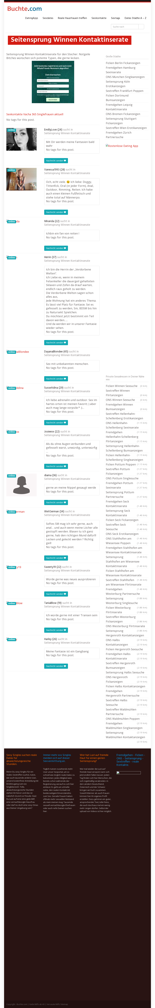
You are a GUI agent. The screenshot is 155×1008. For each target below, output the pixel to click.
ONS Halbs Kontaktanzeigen (126, 642)
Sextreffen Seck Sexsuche (126, 527)
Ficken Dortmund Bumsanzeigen (117, 98)
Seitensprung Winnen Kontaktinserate (67, 133)
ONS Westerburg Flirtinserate (126, 626)
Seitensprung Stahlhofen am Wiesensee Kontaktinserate (126, 561)
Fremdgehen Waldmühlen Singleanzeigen (126, 726)
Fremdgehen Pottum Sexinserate (126, 485)
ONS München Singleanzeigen (125, 77)
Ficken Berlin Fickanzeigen (123, 63)
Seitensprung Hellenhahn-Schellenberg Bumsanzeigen (126, 448)
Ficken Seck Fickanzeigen (126, 520)
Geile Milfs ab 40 (37, 1004)
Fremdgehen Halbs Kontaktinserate (126, 656)
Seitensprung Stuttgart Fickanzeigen (121, 121)
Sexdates (48, 18)
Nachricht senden (55, 160)
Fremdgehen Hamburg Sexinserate (120, 70)
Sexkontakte (98, 18)
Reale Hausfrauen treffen (72, 18)
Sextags (115, 18)
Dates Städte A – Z (135, 18)
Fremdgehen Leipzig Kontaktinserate (119, 107)
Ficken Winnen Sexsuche (126, 386)
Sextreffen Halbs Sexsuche (126, 702)
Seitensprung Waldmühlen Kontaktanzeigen (126, 735)
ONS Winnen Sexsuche (126, 400)
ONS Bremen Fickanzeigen (123, 114)
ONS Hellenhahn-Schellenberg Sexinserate (126, 425)
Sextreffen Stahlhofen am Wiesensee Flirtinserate (126, 582)
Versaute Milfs (53, 1004)
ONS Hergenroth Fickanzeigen (126, 679)
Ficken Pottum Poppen (126, 465)
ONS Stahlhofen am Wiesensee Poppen (126, 541)
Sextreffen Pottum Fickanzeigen (126, 471)
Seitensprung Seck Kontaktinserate (126, 513)
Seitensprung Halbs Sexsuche (126, 673)
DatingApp (31, 18)
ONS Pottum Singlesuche (126, 478)
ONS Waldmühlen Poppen (126, 719)
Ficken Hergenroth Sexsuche (126, 649)
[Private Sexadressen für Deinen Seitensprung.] (24, 9)
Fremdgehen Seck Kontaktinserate (126, 504)
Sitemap (64, 1004)
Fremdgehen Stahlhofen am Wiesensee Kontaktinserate (126, 550)
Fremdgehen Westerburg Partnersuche (126, 591)
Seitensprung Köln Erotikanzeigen (118, 84)
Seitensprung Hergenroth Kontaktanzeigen (126, 633)
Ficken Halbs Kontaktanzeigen (126, 686)
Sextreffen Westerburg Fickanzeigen (126, 619)
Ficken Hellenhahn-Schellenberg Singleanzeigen (126, 457)
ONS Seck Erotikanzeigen (126, 534)
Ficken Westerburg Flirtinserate (126, 610)
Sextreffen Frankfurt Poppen (124, 91)
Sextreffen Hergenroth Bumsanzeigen (126, 665)
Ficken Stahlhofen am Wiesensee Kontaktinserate (126, 573)
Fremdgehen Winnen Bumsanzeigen (126, 407)
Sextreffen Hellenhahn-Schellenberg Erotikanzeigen (126, 416)
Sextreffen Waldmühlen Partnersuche (126, 712)
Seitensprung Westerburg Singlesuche (126, 601)
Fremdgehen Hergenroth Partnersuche (126, 693)
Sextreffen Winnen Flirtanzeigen (126, 393)
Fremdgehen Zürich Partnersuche (118, 135)
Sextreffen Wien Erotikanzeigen (126, 128)
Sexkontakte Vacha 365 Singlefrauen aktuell (34, 114)
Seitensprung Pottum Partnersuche (126, 494)
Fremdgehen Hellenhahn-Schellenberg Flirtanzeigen (126, 436)
